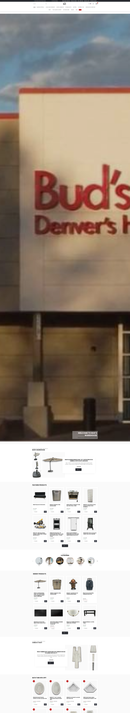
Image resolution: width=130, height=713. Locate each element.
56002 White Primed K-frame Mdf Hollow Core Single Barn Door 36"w (73, 534)
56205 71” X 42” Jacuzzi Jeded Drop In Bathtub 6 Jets (56, 698)
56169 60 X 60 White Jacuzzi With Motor (73, 698)
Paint (50, 9)
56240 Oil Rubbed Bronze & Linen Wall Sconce (73, 622)
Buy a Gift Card (80, 0)
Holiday (72, 9)
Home (34, 7)
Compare (35, 511)
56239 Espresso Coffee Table (88, 622)
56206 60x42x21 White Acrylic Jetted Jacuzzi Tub (40, 698)
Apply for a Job (86, 0)
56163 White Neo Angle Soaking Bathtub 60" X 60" (89, 698)
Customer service (93, 0)
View (78, 469)
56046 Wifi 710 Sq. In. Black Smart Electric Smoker (89, 533)
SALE (80, 9)
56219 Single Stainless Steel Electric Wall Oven (73, 505)
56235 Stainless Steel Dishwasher (55, 505)
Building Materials (40, 7)
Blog (77, 9)
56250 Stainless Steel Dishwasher (55, 594)
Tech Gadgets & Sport (57, 9)
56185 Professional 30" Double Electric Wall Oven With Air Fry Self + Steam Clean (56, 534)
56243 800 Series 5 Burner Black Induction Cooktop (56, 623)
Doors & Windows (60, 7)
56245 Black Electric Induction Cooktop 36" (40, 622)
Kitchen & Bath (68, 7)
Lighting (74, 7)
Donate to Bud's (74, 0)
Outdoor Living (66, 9)
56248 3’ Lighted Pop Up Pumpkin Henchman (72, 594)
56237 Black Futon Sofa (39, 504)
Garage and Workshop (50, 7)
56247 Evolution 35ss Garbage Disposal (88, 594)
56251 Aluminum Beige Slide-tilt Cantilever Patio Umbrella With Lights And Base (39, 595)
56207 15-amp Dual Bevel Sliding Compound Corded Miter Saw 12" (39, 534)
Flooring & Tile (81, 7)
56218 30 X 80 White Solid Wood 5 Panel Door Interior (89, 505)
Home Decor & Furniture (90, 7)
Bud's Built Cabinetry (66, 0)
